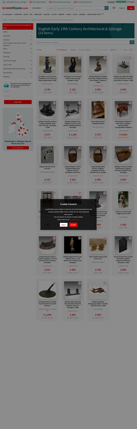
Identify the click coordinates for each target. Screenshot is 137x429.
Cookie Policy (74, 219)
